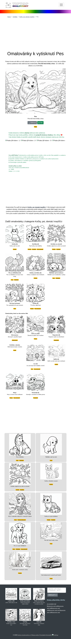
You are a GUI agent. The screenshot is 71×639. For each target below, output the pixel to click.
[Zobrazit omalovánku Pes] (51, 530)
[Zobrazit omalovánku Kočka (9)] (51, 471)
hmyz (11, 397)
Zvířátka (15, 16)
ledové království (22, 519)
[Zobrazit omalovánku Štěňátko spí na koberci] (56, 262)
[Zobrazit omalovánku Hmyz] (14, 382)
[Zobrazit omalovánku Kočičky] (25, 614)
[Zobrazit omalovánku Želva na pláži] (35, 323)
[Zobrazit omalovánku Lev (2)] (35, 353)
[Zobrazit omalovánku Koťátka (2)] (35, 233)
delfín (56, 364)
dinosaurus (15, 340)
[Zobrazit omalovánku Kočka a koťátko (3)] (35, 262)
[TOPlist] (55, 635)
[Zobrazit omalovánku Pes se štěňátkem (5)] (14, 262)
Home (9, 16)
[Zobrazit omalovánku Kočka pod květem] (25, 593)
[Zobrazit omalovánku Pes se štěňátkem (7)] (20, 444)
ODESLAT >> (52, 595)
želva (36, 338)
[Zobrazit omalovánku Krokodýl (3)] (35, 382)
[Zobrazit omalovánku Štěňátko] (51, 444)
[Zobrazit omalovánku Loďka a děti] (11, 593)
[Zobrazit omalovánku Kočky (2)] (35, 293)
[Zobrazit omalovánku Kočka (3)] (14, 233)
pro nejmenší (40, 249)
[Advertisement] (35, 33)
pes (36, 126)
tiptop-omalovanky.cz (24, 635)
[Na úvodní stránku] (17, 5)
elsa (16, 519)
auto (51, 578)
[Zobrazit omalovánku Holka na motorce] (39, 593)
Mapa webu (35, 635)
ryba (15, 350)
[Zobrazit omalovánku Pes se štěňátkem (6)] (20, 533)
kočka (15, 249)
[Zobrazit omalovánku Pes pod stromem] (14, 293)
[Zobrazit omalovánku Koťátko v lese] (11, 614)
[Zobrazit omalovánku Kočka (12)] (20, 560)
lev (32, 369)
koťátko (34, 249)
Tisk (41, 122)
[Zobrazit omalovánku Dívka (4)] (39, 614)
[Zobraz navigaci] (61, 5)
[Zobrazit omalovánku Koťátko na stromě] (56, 233)
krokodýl (36, 397)
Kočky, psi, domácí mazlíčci (26, 16)
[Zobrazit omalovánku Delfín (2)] (56, 351)
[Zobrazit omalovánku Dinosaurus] (14, 324)
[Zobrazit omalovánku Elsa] (20, 504)
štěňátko (16, 279)
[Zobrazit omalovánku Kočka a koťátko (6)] (51, 504)
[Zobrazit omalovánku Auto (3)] (51, 562)
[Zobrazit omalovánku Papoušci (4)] (56, 324)
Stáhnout (33, 122)
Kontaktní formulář (45, 635)
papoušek (56, 340)
